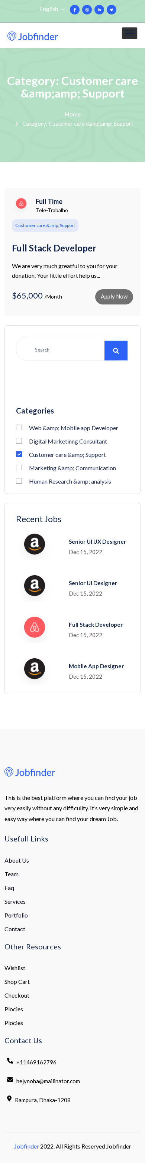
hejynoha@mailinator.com (48, 1081)
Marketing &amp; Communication (72, 467)
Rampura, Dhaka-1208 (43, 1100)
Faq (9, 887)
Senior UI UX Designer (97, 541)
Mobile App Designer (96, 666)
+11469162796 (36, 1062)
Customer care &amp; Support (67, 454)
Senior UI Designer (93, 583)
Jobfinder (26, 1146)
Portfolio (16, 915)
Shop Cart (17, 981)
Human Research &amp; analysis (70, 481)
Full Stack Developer (54, 248)
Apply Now (114, 296)
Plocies (13, 1008)
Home (73, 114)
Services (15, 901)
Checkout (16, 995)
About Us (16, 860)
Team (11, 873)
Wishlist (14, 967)
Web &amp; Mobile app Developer (73, 427)
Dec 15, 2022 (85, 551)
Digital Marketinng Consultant (68, 441)
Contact (14, 928)
